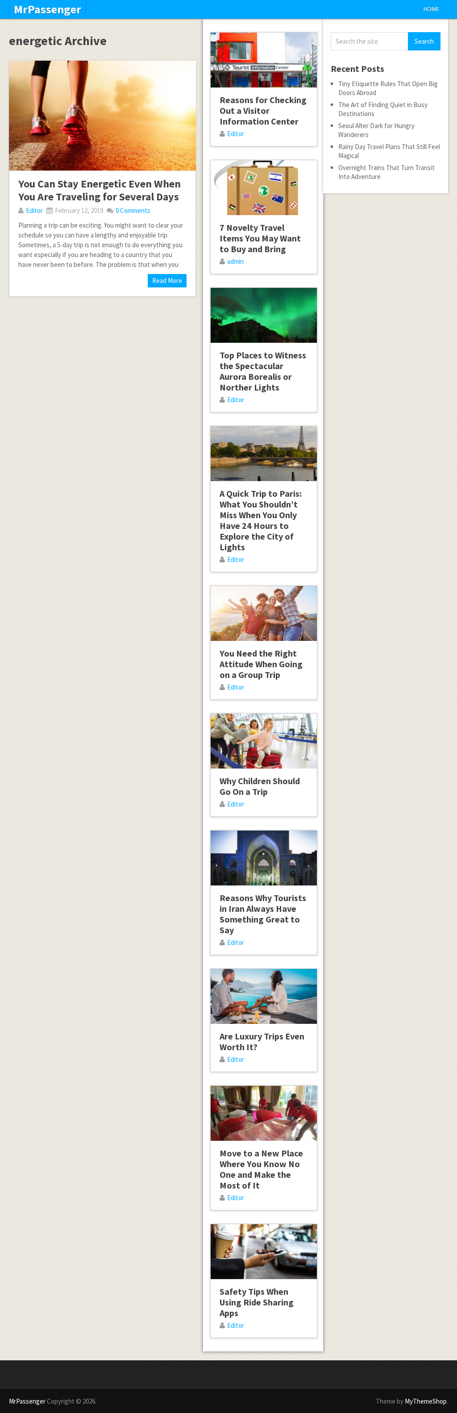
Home (431, 9)
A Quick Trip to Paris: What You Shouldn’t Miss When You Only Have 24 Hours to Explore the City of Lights (261, 520)
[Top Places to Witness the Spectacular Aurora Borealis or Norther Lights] (264, 315)
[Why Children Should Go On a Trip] (264, 741)
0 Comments (133, 210)
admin (235, 261)
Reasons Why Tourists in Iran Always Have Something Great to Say (263, 913)
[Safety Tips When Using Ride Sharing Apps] (264, 1251)
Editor (34, 210)
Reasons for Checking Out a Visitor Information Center (263, 110)
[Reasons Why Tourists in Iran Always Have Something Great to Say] (264, 858)
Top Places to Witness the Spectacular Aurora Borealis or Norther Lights (263, 371)
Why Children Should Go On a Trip (260, 786)
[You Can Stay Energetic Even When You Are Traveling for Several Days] (102, 115)
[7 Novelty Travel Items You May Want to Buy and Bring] (264, 187)
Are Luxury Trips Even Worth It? (262, 1041)
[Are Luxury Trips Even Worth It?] (264, 996)
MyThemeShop (426, 1401)
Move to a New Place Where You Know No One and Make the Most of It (261, 1169)
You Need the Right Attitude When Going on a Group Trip (261, 664)
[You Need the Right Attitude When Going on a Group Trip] (264, 613)
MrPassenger (47, 9)
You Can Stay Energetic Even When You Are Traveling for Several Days (99, 190)
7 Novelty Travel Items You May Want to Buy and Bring (260, 238)
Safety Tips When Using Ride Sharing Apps (257, 1302)
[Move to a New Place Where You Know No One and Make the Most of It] (264, 1113)
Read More (167, 280)
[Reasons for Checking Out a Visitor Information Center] (264, 60)
